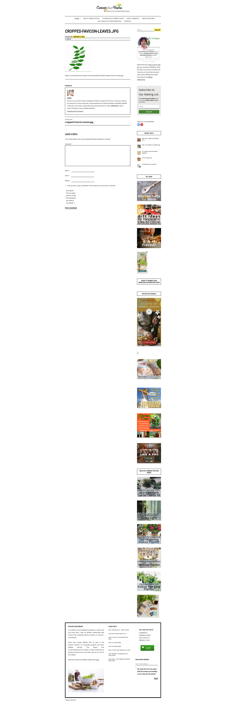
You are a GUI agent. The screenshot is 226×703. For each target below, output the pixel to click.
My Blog (127, 21)
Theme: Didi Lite (70, 700)
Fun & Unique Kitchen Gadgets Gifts (117, 633)
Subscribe (149, 112)
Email (67, 176)
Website (67, 181)
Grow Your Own (148, 18)
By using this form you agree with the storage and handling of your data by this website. (71, 197)
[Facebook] (138, 124)
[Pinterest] (141, 124)
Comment (68, 144)
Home (76, 18)
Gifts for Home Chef (147, 158)
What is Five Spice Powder (114, 642)
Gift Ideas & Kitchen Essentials (110, 21)
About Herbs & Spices (91, 18)
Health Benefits (133, 18)
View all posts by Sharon (75, 111)
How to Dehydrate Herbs (114, 646)
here (97, 660)
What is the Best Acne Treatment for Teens (119, 650)
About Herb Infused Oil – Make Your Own (118, 630)
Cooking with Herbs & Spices (113, 18)
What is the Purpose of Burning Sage (151, 145)
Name (67, 171)
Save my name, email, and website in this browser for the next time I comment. (91, 186)
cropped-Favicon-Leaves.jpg (79, 121)
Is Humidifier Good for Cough (149, 164)
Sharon (69, 39)
